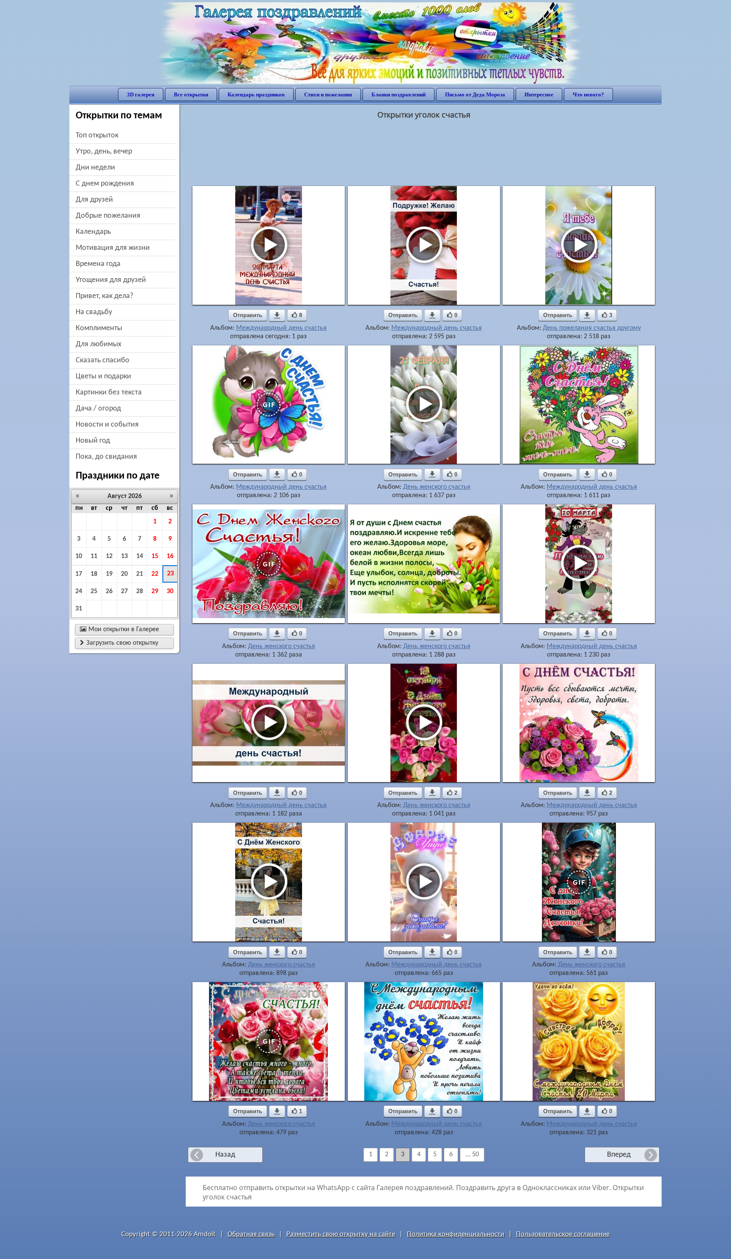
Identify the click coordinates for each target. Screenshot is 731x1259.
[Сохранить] (277, 315)
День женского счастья (436, 487)
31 (78, 608)
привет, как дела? (104, 296)
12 (109, 556)
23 (170, 573)
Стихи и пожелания (328, 94)
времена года (98, 264)
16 (170, 556)
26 (109, 591)
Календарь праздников (256, 94)
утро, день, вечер (104, 152)
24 (78, 591)
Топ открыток (97, 135)
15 (154, 556)
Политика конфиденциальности (455, 1234)
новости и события (107, 425)
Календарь (93, 232)
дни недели (95, 168)
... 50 (472, 1154)
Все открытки (191, 94)
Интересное (539, 94)
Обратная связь (251, 1234)
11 (94, 556)
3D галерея (140, 94)
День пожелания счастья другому (592, 328)
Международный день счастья (281, 328)
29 (154, 591)
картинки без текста (109, 393)
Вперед (619, 1155)
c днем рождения (105, 184)
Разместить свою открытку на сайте (340, 1234)
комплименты (99, 328)
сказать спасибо (102, 360)
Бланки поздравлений (398, 94)
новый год (93, 441)
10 (78, 556)
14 (139, 556)
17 (78, 574)
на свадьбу (94, 312)
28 (139, 591)
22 (154, 574)
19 (109, 574)
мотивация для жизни (113, 248)
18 (94, 574)
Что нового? (588, 94)
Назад (225, 1155)
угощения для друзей (111, 280)
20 (124, 574)
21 (139, 574)
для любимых (98, 344)
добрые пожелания (108, 216)
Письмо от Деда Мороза (475, 94)
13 (124, 556)
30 (170, 591)
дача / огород (98, 409)
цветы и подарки (103, 376)
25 (94, 591)
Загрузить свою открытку (119, 643)
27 (124, 591)
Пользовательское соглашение (563, 1234)
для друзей (94, 200)
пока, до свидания (106, 457)
